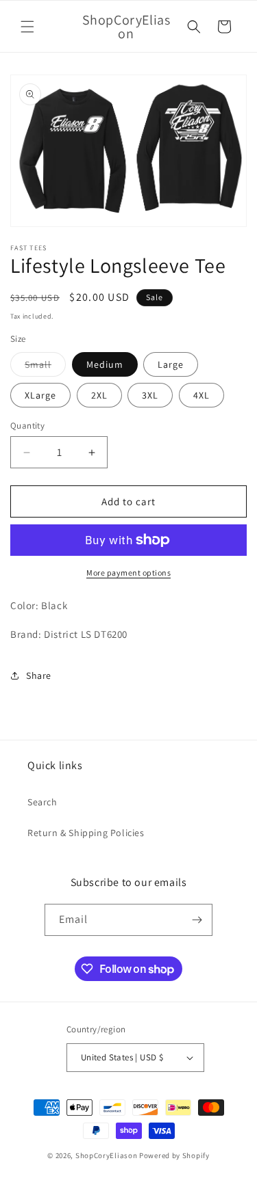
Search (42, 802)
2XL (99, 395)
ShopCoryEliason (106, 1155)
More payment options (128, 572)
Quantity (27, 425)
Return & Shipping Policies (86, 833)
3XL (150, 395)
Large (171, 364)
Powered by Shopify (174, 1155)
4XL (201, 395)
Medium (104, 364)
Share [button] (38, 675)
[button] (27, 27)
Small (45, 367)
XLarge (40, 395)
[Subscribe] (197, 920)
